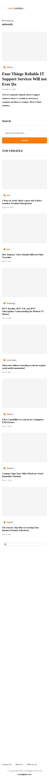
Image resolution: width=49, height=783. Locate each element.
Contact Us (6, 764)
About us (19, 764)
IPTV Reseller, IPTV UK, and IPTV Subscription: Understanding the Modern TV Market (23, 311)
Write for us (32, 764)
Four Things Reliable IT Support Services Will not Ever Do (24, 79)
